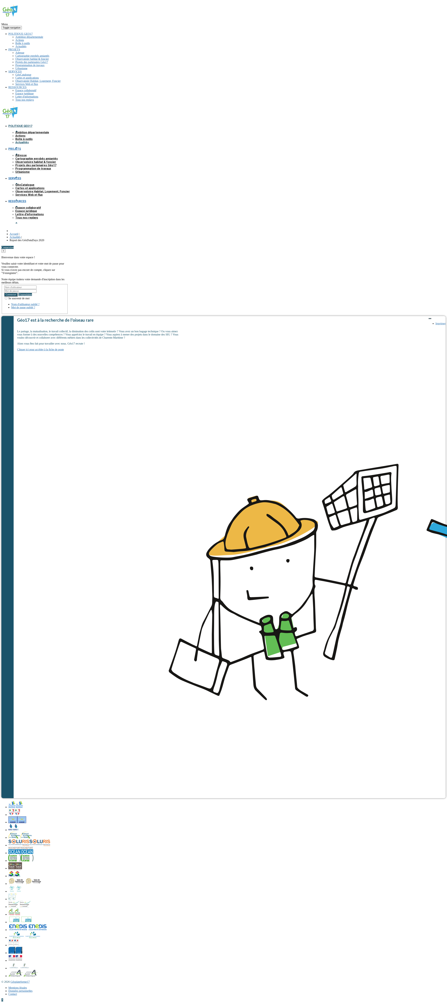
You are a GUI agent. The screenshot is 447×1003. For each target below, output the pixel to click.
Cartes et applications (27, 77)
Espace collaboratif (25, 90)
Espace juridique (24, 93)
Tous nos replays (24, 99)
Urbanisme (21, 68)
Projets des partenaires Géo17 (31, 62)
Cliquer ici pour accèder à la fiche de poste (40, 349)
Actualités (20, 46)
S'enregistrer (25, 294)
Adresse (19, 52)
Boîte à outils (22, 43)
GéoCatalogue (23, 74)
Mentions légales (17, 987)
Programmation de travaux (30, 65)
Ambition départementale (29, 36)
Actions (19, 40)
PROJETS (14, 49)
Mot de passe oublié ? (23, 307)
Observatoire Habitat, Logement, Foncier (38, 80)
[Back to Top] (2, 999)
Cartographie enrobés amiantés (32, 55)
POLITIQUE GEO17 (20, 33)
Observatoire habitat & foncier (32, 58)
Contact (12, 994)
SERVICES (15, 71)
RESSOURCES (17, 87)
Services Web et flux (26, 84)
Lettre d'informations (26, 96)
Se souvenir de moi (19, 298)
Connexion (11, 294)
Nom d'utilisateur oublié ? (25, 304)
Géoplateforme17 (20, 981)
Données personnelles (20, 990)
